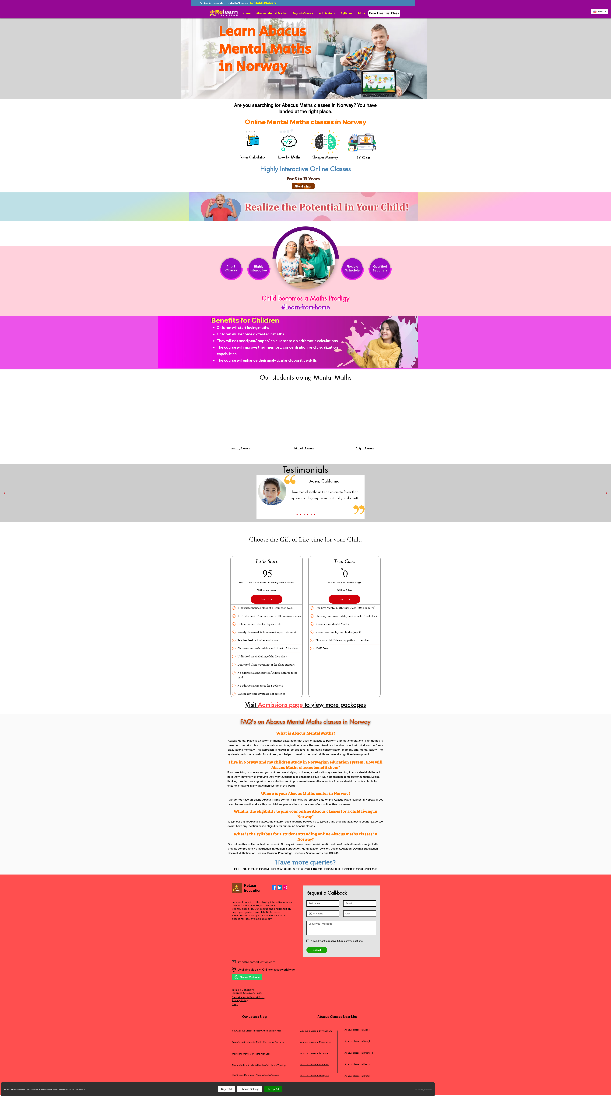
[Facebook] (274, 887)
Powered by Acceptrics (423, 1090)
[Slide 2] (300, 514)
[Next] (603, 493)
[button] (272, 13)
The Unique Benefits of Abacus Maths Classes (255, 1074)
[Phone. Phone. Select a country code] (312, 914)
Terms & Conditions (243, 989)
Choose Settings (249, 1089)
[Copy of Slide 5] (314, 514)
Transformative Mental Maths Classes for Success (258, 1042)
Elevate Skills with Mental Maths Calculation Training (259, 1065)
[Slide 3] (304, 514)
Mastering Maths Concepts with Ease (251, 1053)
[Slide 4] (307, 514)
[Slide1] (296, 514)
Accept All (273, 1089)
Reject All (226, 1089)
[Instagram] (285, 887)
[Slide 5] (311, 514)
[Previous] (8, 493)
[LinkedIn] (279, 887)
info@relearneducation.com (256, 962)
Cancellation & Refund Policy (248, 997)
